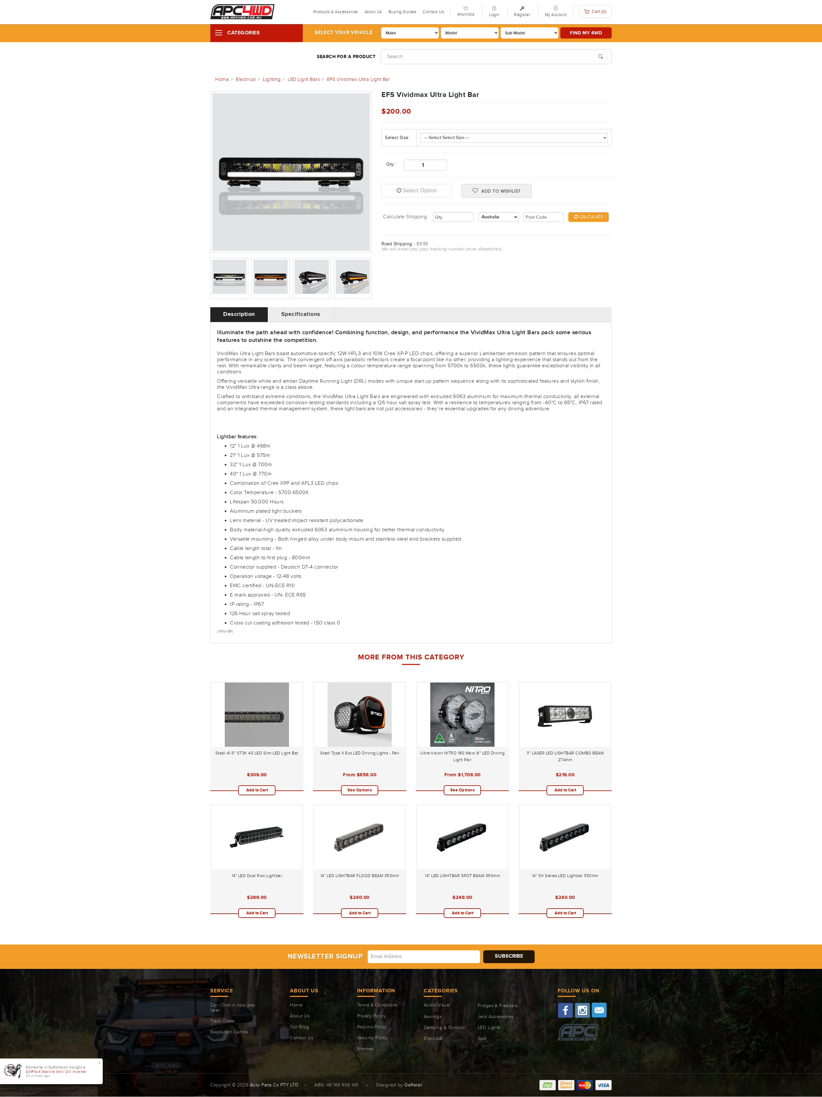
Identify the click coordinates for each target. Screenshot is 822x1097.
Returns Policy (372, 1027)
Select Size (397, 137)
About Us (373, 11)
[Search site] (600, 55)
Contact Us (433, 11)
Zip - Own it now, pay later (232, 1008)
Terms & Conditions (377, 1005)
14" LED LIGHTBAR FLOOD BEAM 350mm (359, 875)
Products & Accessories (335, 11)
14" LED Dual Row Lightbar (257, 875)
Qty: (390, 164)
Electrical (433, 1038)
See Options (359, 790)
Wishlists (466, 14)
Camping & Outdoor (445, 1027)
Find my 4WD (586, 33)
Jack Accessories (496, 1016)
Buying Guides (402, 11)
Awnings (433, 1016)
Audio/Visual (437, 1005)
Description (239, 314)
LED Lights (489, 1027)
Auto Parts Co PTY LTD (274, 1085)
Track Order (222, 1021)
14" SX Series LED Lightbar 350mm (565, 875)
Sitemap (365, 1048)
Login (494, 14)
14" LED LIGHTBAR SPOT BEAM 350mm (462, 875)
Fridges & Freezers (498, 1005)
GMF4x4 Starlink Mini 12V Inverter (56, 1071)
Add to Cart (257, 790)
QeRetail (413, 1085)
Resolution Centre (229, 1032)
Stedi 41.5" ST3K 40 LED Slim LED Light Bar (257, 753)
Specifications (300, 314)
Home (296, 1005)
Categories (243, 33)
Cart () (599, 11)
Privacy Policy (371, 1016)
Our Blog (299, 1027)
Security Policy (372, 1037)
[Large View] (229, 278)
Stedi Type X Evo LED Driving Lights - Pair (359, 753)
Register (522, 14)
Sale (482, 1038)
